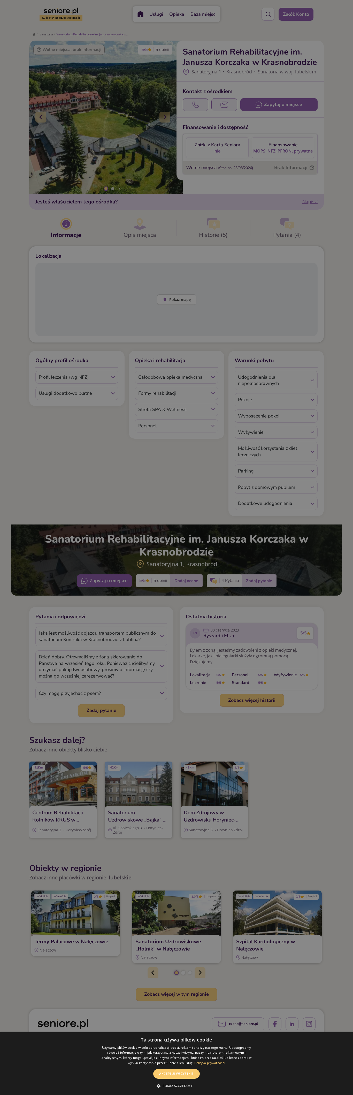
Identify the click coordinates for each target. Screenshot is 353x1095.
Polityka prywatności (209, 1063)
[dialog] (176, 1063)
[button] (176, 1086)
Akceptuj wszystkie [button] (176, 1073)
